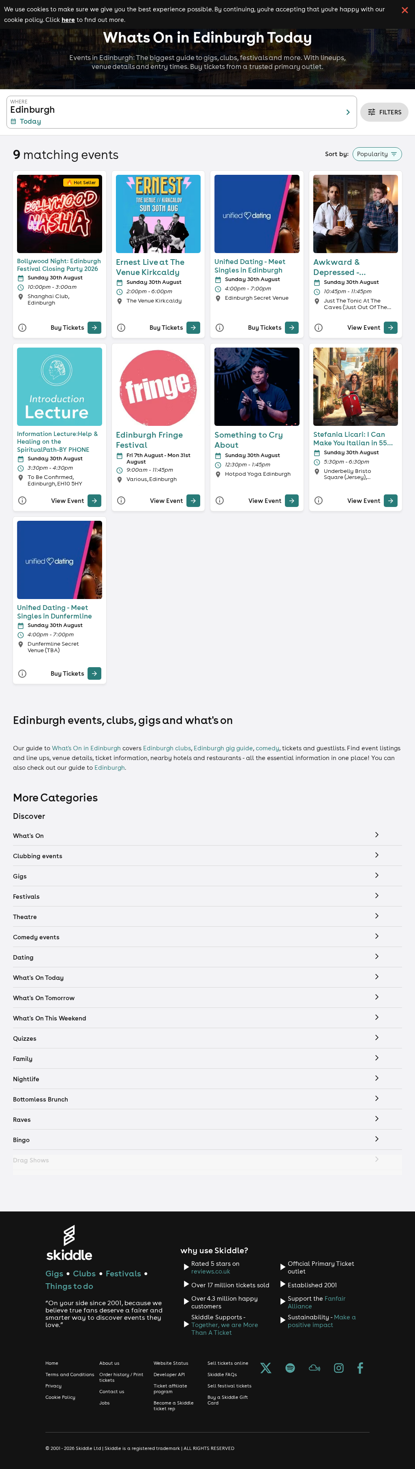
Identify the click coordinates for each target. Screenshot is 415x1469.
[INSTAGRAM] (339, 1369)
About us (109, 1363)
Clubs (84, 1273)
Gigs (54, 1273)
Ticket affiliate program (170, 1388)
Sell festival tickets (230, 1386)
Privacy (53, 1386)
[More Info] (22, 328)
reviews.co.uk (210, 1271)
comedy (267, 748)
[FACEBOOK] (360, 1369)
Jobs (104, 1403)
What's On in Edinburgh (86, 748)
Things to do (69, 1286)
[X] (266, 1369)
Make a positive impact (322, 1321)
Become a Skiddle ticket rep (174, 1405)
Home (51, 1363)
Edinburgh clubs (167, 748)
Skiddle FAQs (222, 1374)
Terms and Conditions (69, 1374)
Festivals (123, 1273)
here (68, 19)
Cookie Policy (60, 1397)
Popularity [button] (372, 154)
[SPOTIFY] (290, 1369)
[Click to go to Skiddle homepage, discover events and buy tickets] (69, 1242)
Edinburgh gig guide (223, 748)
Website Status (171, 1363)
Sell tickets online (228, 1363)
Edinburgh (109, 767)
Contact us (111, 1391)
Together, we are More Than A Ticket (224, 1328)
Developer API (169, 1374)
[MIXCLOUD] (314, 1369)
